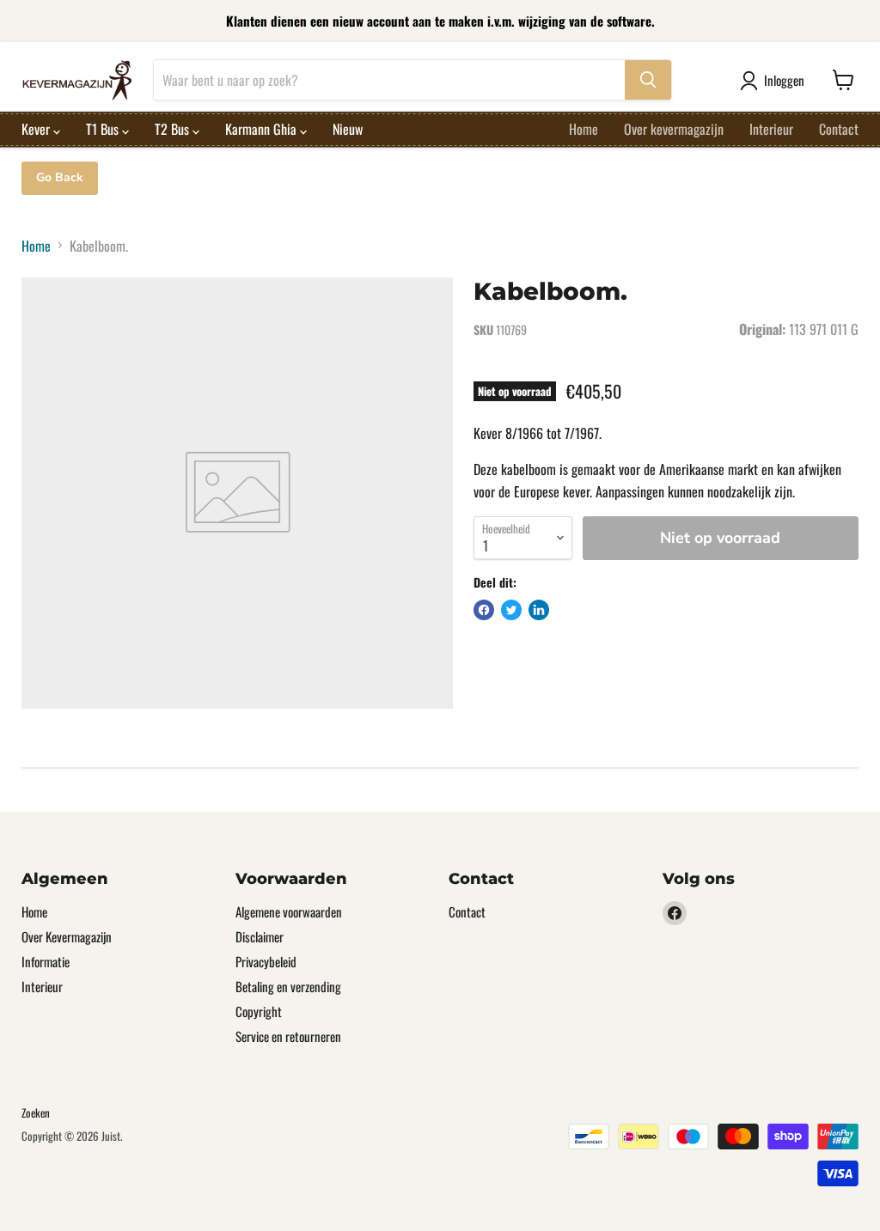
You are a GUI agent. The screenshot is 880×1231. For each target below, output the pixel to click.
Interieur (771, 129)
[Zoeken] (648, 80)
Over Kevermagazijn (66, 936)
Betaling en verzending (288, 986)
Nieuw (348, 129)
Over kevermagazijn (674, 129)
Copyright (258, 1011)
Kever (37, 129)
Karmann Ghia (262, 129)
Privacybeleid (265, 961)
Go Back (59, 177)
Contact (839, 129)
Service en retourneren (288, 1036)
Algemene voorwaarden (288, 911)
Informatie (45, 961)
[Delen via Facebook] (484, 610)
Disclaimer (259, 936)
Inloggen (784, 79)
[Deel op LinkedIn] (539, 610)
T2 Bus (173, 129)
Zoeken (35, 1112)
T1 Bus (104, 129)
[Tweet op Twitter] (511, 610)
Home (583, 129)
